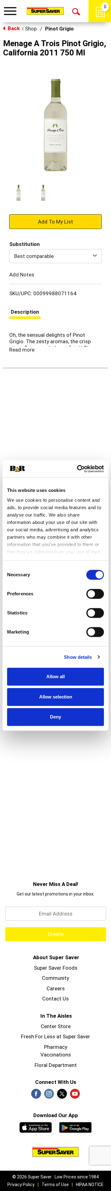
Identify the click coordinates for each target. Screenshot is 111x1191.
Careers (56, 988)
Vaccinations (55, 1055)
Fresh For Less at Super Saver (55, 1036)
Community (55, 978)
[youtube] (75, 1095)
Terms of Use (55, 1184)
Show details (78, 657)
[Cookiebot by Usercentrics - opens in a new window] (78, 469)
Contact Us (55, 999)
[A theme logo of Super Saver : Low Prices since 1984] (45, 11)
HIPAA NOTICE (90, 1184)
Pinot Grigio (59, 29)
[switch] (95, 594)
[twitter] (62, 1095)
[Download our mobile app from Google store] (75, 1127)
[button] (18, 192)
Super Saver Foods (55, 968)
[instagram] (49, 1095)
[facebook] (36, 1095)
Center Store (56, 1026)
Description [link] (25, 312)
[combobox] (55, 256)
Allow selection (55, 696)
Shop (31, 29)
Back (13, 28)
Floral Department (56, 1065)
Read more (22, 350)
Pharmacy (55, 1047)
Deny (55, 716)
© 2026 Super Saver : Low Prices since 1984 (55, 1176)
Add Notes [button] (21, 275)
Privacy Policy (21, 1184)
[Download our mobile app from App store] (35, 1127)
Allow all (55, 676)
